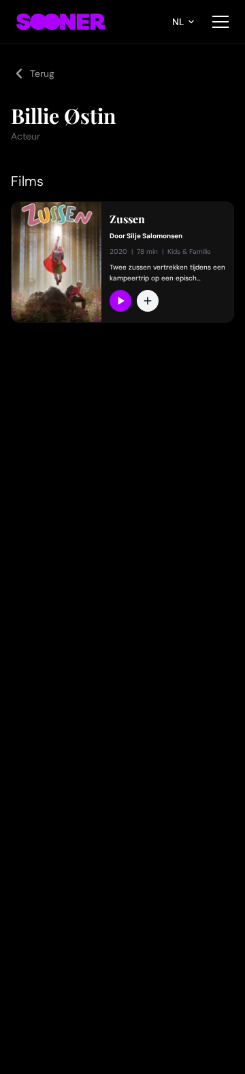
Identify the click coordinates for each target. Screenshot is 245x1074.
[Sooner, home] (60, 21)
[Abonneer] (120, 301)
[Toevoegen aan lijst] (148, 301)
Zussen (127, 219)
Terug (42, 73)
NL (178, 22)
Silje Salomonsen (154, 235)
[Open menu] (220, 22)
